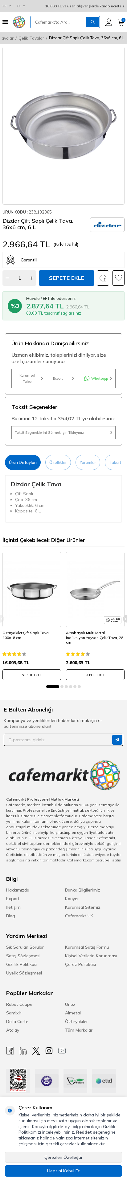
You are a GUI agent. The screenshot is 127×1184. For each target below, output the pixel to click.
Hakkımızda (17, 890)
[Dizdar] (107, 225)
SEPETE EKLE (32, 675)
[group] (63, 125)
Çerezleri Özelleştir (63, 1157)
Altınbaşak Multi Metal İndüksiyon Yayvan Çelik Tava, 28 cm (94, 637)
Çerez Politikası (80, 964)
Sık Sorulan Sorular (25, 947)
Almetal (73, 1013)
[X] (36, 1051)
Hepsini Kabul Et (63, 1171)
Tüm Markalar (78, 1030)
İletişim (13, 907)
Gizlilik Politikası (21, 964)
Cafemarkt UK (79, 916)
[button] (52, 686)
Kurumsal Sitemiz (82, 907)
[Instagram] (49, 1051)
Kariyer (72, 898)
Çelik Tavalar (31, 38)
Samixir (13, 1013)
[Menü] (5, 22)
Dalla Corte (17, 1021)
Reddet (84, 1132)
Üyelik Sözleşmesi (24, 973)
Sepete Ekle (66, 277)
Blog (10, 916)
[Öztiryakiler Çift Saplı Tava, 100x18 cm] (32, 589)
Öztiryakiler (76, 1021)
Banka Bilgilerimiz (82, 890)
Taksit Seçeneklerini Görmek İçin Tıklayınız (49, 432)
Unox (70, 1004)
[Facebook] (10, 1051)
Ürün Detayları (23, 462)
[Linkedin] (23, 1051)
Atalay (12, 1030)
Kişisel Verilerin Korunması (91, 956)
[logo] (19, 22)
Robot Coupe (19, 1004)
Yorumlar (88, 462)
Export (58, 378)
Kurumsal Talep (27, 378)
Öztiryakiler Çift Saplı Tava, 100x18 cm (26, 635)
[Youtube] (62, 1051)
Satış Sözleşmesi (23, 956)
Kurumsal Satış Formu (87, 947)
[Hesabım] (109, 22)
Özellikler (58, 462)
